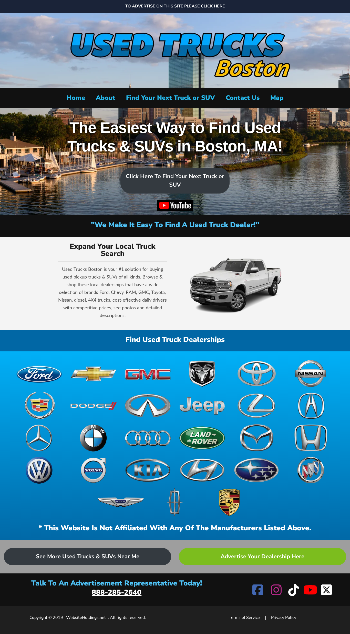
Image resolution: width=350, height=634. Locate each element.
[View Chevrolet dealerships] (93, 374)
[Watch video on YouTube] (175, 205)
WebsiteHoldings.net (86, 617)
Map (277, 97)
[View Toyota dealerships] (256, 374)
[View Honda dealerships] (310, 438)
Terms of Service (244, 617)
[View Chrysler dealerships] (120, 502)
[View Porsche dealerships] (229, 502)
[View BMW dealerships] (93, 438)
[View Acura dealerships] (310, 406)
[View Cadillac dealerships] (39, 406)
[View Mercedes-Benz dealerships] (39, 438)
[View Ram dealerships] (202, 374)
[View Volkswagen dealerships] (39, 470)
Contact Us (243, 97)
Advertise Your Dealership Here (262, 556)
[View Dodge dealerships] (93, 406)
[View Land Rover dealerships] (202, 438)
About (105, 97)
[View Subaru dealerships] (256, 470)
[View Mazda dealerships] (256, 438)
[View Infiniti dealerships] (148, 406)
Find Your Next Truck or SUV (170, 97)
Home (76, 97)
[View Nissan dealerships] (310, 374)
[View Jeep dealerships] (202, 406)
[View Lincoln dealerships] (175, 502)
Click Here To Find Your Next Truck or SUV (175, 180)
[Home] (175, 49)
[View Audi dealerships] (148, 438)
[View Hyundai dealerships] (202, 470)
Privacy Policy (283, 617)
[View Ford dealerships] (39, 374)
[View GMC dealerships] (148, 374)
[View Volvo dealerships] (93, 470)
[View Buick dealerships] (310, 470)
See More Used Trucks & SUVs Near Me (87, 556)
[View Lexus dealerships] (256, 406)
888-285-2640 (116, 592)
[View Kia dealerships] (148, 470)
